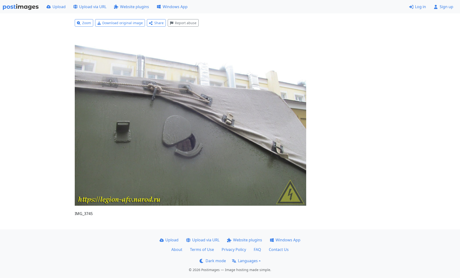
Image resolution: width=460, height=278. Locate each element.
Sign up (446, 6)
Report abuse (185, 23)
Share (159, 23)
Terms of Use (202, 249)
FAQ (257, 249)
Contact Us (279, 249)
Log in (420, 6)
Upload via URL (92, 6)
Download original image (122, 23)
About (176, 249)
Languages (248, 260)
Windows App (175, 6)
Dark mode (216, 260)
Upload (59, 6)
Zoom (86, 23)
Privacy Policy (234, 249)
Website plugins (134, 6)
